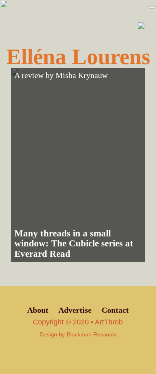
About (37, 310)
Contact (115, 310)
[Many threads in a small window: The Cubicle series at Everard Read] (78, 165)
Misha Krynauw (82, 75)
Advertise (75, 310)
